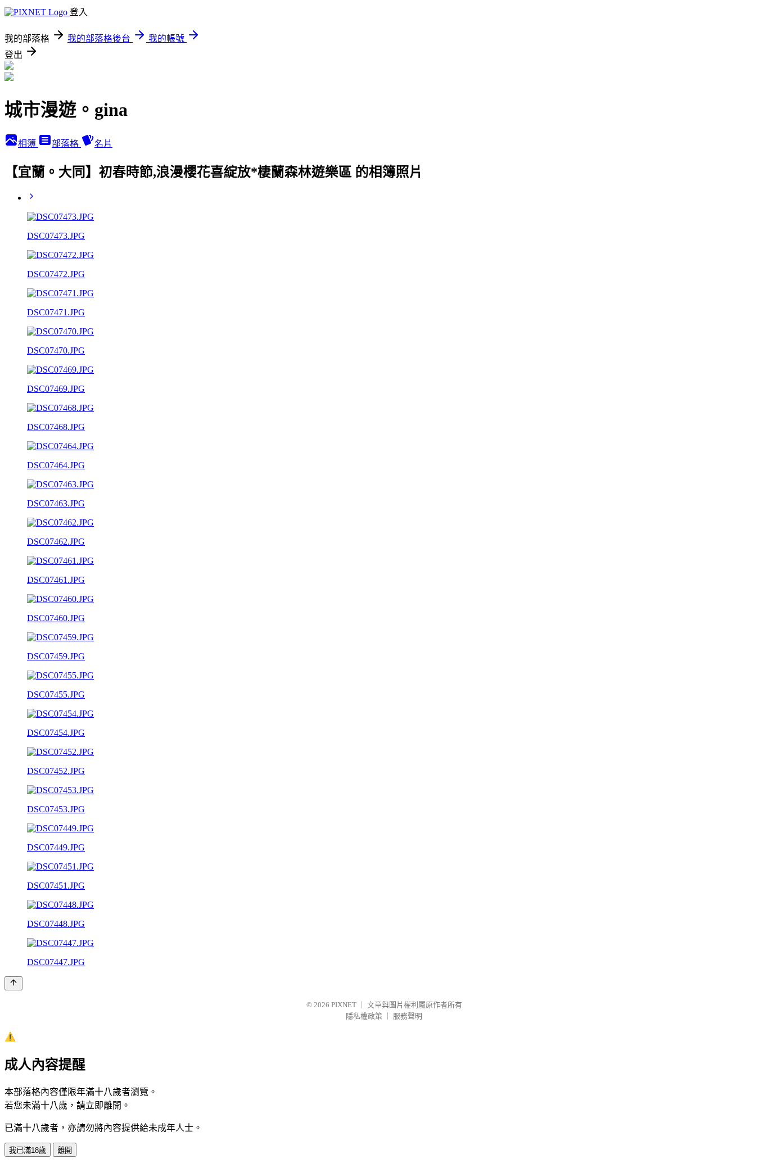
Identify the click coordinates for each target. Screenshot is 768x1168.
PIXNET (343, 1005)
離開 (64, 1150)
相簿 (28, 143)
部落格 (66, 143)
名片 (103, 143)
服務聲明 (407, 1016)
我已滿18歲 (27, 1150)
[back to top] (13, 983)
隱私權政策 (364, 1016)
